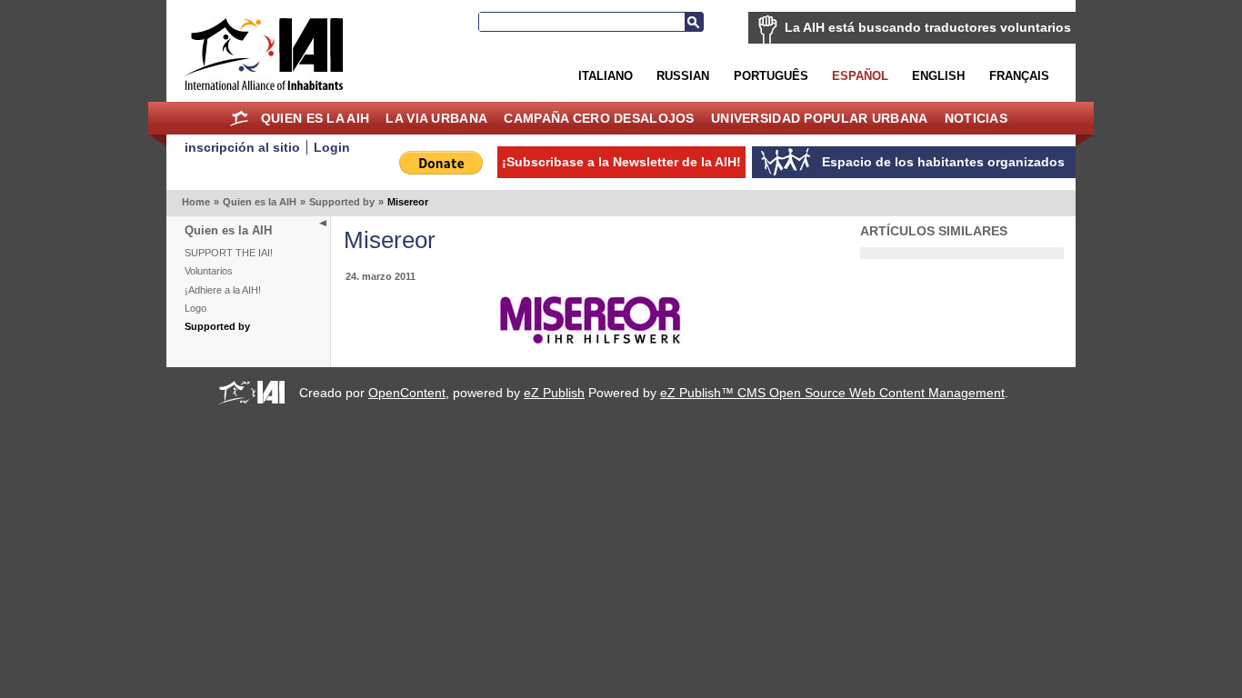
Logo (195, 308)
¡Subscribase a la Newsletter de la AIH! (621, 162)
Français (1019, 76)
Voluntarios (209, 270)
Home (239, 118)
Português (771, 76)
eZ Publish (554, 392)
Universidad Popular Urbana (819, 118)
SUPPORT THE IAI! (229, 252)
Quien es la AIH (315, 118)
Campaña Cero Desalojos (599, 118)
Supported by (342, 201)
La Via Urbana (436, 118)
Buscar (694, 22)
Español (860, 76)
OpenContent (407, 392)
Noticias (976, 118)
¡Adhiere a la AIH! (223, 289)
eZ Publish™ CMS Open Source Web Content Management (832, 392)
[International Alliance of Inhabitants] (264, 54)
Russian (682, 76)
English (938, 76)
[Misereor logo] (590, 339)
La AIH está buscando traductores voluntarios (928, 27)
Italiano (605, 76)
